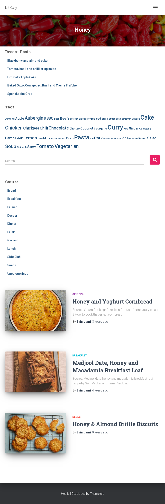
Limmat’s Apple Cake (21, 77)
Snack (11, 265)
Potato (106, 138)
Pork (98, 138)
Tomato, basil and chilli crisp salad (31, 69)
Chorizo (74, 128)
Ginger (134, 128)
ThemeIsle (97, 493)
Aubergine (35, 118)
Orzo (69, 138)
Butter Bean (115, 118)
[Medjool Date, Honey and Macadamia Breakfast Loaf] (35, 371)
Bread (105, 118)
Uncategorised (17, 273)
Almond (10, 118)
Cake (147, 117)
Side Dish (14, 257)
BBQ (50, 118)
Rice (125, 138)
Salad (151, 138)
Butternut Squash (131, 118)
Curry (115, 127)
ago (100, 321)
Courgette (100, 128)
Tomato (45, 146)
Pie (91, 138)
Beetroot (73, 118)
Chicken (14, 128)
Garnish (12, 240)
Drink (11, 232)
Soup (10, 146)
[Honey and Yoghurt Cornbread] (35, 310)
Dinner (12, 223)
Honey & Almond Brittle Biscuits (115, 424)
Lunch (11, 248)
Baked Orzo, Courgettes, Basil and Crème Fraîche (42, 85)
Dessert (12, 215)
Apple (19, 118)
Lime (49, 138)
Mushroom (58, 138)
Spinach (22, 147)
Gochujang (145, 128)
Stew (31, 147)
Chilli (44, 128)
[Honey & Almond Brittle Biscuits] (35, 433)
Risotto (133, 138)
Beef (63, 118)
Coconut (86, 128)
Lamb (10, 138)
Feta (126, 128)
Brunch (12, 207)
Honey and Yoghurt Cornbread (112, 301)
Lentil (42, 138)
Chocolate (59, 128)
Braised (96, 118)
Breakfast (14, 198)
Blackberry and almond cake (27, 60)
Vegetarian (67, 146)
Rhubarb (116, 138)
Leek (19, 138)
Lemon (30, 137)
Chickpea (31, 128)
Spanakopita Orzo (19, 94)
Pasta (81, 137)
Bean (57, 118)
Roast (142, 138)
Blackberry (84, 118)
